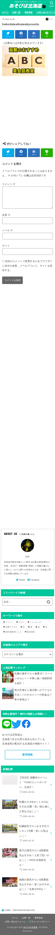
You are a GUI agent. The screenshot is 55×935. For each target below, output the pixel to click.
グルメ (21, 622)
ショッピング (35, 622)
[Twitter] (20, 580)
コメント (8, 184)
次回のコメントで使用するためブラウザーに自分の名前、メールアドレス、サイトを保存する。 (27, 265)
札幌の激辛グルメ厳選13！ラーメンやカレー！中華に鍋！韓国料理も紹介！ (33, 678)
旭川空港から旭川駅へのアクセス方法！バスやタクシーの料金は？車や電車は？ (33, 695)
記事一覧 (16, 12)
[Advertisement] (27, 111)
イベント (9, 622)
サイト (6, 245)
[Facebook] (33, 580)
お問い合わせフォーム (15, 921)
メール (7, 230)
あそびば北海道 (30, 927)
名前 (6, 214)
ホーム (5, 12)
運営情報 (28, 12)
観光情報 (31, 632)
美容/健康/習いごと (14, 632)
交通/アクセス (11, 627)
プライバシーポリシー (39, 921)
